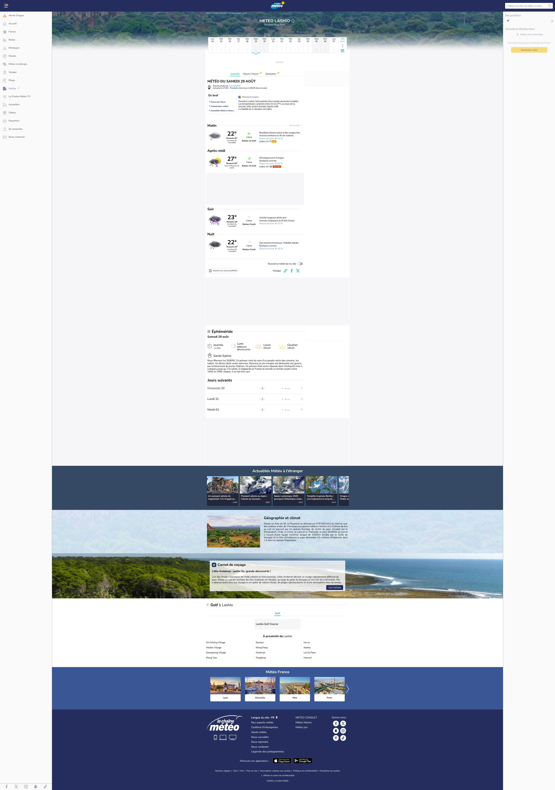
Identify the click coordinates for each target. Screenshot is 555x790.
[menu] (6, 5)
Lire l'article (335, 587)
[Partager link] (285, 271)
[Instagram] (343, 731)
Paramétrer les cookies (330, 771)
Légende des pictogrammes (267, 751)
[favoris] (293, 21)
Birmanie (215, 13)
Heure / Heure (251, 73)
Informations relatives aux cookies (275, 770)
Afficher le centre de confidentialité (278, 775)
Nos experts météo (262, 722)
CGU (235, 770)
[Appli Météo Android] (302, 761)
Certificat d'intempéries (264, 727)
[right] (346, 488)
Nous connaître (260, 737)
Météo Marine (304, 722)
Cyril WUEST (234, 86)
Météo (208, 13)
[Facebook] (336, 723)
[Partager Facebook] (292, 271)
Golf (277, 613)
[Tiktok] (343, 738)
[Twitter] (343, 723)
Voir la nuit (294, 125)
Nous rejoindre (259, 742)
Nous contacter (260, 746)
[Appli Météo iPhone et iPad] (282, 761)
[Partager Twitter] (298, 271)
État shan (223, 13)
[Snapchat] (336, 731)
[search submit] (550, 6)
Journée (235, 73)
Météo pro (302, 727)
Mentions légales (222, 770)
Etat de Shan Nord (235, 13)
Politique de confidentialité (305, 770)
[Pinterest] (336, 738)
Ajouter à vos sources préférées (225, 270)
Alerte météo (259, 732)
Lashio (245, 13)
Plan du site (252, 770)
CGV (242, 770)
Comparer (271, 73)
